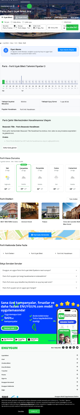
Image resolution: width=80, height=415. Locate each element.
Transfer (4, 371)
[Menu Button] (53, 6)
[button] (3, 82)
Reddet (49, 404)
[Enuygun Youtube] (77, 347)
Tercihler (21, 411)
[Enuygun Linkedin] (74, 347)
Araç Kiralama (6, 367)
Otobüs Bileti (6, 363)
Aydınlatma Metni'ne (27, 404)
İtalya (11, 43)
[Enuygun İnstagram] (67, 347)
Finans (4, 375)
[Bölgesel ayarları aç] (20, 6)
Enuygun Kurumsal (8, 382)
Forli (16, 43)
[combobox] (9, 28)
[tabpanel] (40, 26)
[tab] (7, 17)
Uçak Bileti (6, 43)
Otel (3, 359)
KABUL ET (34, 411)
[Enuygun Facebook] (63, 347)
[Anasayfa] (0, 43)
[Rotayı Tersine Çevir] (16, 27)
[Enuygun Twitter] (70, 347)
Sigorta (4, 378)
